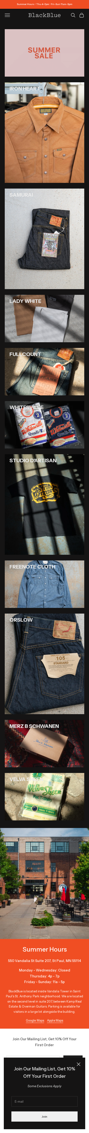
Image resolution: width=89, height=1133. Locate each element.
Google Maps (35, 1020)
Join (44, 1116)
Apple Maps (55, 1020)
